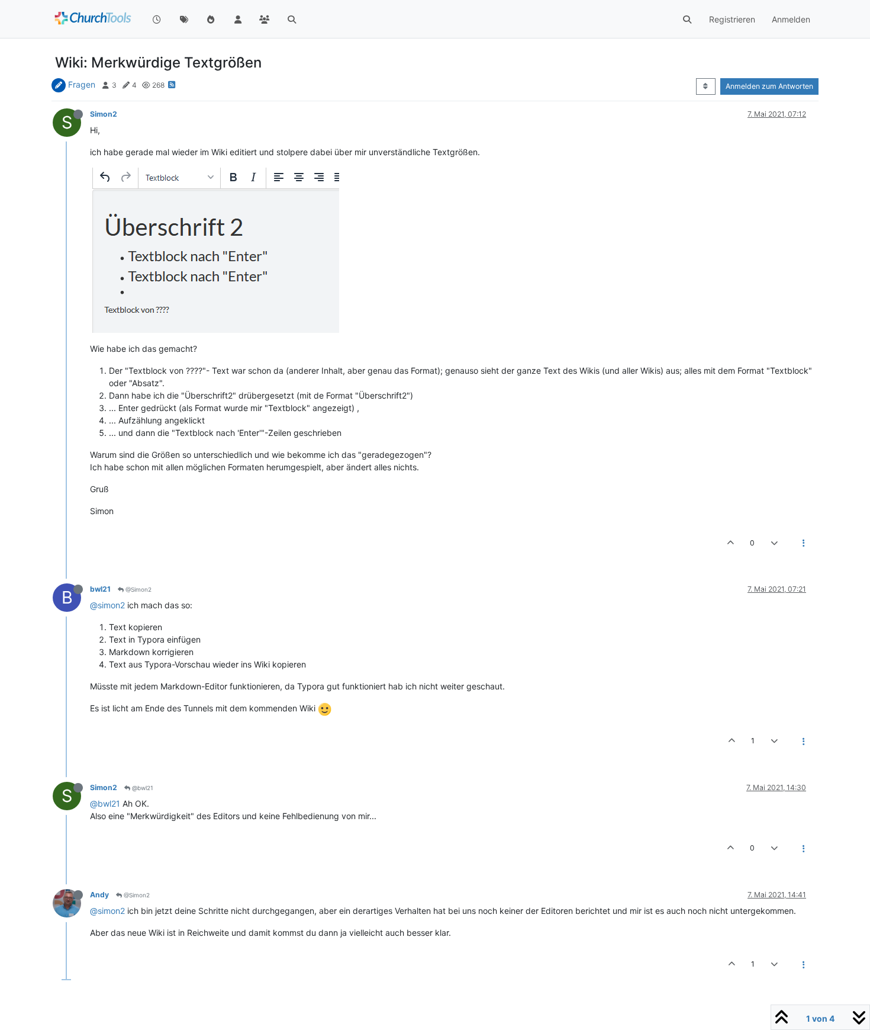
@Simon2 (138, 589)
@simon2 (107, 605)
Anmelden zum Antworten (769, 86)
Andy (99, 894)
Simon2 (103, 114)
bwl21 (100, 589)
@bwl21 (141, 787)
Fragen (81, 84)
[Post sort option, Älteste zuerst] (706, 86)
